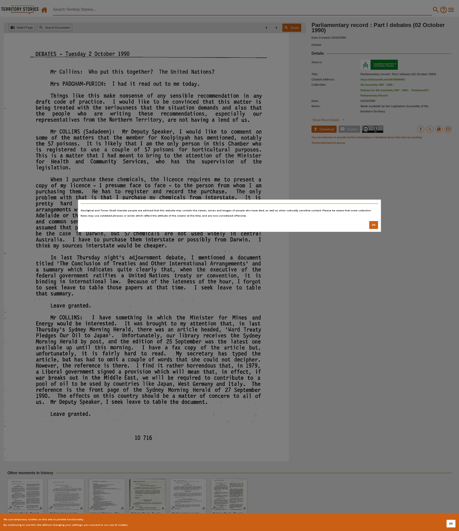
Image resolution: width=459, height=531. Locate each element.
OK (374, 225)
